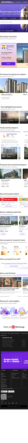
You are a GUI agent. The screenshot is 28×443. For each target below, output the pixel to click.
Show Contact (9, 206)
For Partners (3, 376)
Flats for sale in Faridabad (7, 346)
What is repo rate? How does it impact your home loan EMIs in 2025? (9, 289)
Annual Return (4, 379)
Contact (8, 63)
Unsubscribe (3, 384)
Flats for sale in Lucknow (7, 343)
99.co (13, 376)
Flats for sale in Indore (6, 344)
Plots (21, 18)
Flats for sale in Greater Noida (8, 340)
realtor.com (14, 374)
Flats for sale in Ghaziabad (7, 341)
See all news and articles (22, 275)
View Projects (9, 49)
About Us (2, 374)
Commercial (4, 18)
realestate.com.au (15, 373)
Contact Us (3, 382)
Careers (2, 373)
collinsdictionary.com (16, 377)
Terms (2, 377)
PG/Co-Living (13, 18)
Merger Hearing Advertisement (4, 386)
